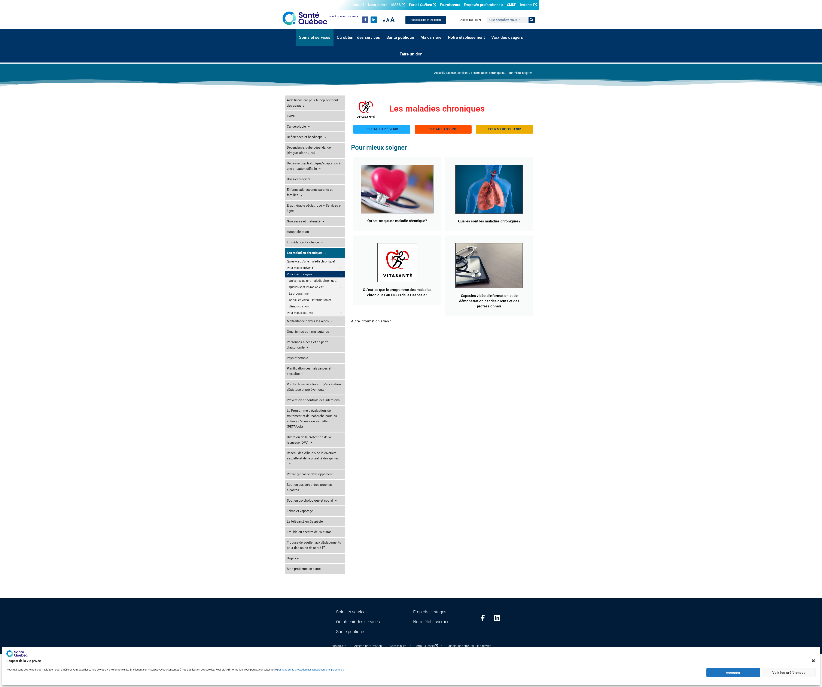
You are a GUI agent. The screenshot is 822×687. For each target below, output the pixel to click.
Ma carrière (430, 37)
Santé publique (400, 37)
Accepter (733, 673)
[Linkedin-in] (374, 19)
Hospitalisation (298, 232)
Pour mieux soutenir (300, 312)
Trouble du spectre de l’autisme (309, 532)
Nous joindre (377, 5)
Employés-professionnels (483, 5)
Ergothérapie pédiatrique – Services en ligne (314, 208)
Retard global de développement (310, 474)
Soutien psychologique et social (310, 500)
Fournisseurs (450, 5)
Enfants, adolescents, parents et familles (310, 192)
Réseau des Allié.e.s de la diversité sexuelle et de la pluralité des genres (313, 455)
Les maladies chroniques (487, 73)
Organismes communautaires (308, 332)
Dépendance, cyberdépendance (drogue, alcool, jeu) (309, 150)
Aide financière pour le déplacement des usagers (312, 102)
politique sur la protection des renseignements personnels (310, 669)
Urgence (293, 558)
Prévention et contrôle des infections (313, 400)
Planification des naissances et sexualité (309, 371)
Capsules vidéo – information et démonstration (310, 303)
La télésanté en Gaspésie (305, 521)
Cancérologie (296, 126)
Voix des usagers (507, 37)
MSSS (396, 5)
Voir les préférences (789, 673)
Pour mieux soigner (299, 274)
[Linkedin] (497, 618)
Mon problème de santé (304, 569)
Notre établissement (466, 37)
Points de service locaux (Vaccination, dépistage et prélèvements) (314, 387)
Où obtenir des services (358, 37)
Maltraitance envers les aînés (308, 321)
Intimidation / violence (303, 242)
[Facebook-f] (365, 19)
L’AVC (291, 116)
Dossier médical (298, 179)
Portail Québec (420, 5)
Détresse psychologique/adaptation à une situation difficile (314, 166)
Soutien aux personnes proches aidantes (309, 487)
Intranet (526, 5)
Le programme (298, 293)
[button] (813, 661)
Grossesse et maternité (303, 221)
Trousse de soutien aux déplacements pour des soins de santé (314, 545)
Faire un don (411, 54)
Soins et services (314, 37)
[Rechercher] (532, 20)
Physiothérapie (297, 358)
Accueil (358, 5)
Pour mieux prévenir (300, 268)
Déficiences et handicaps (305, 137)
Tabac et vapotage (300, 511)
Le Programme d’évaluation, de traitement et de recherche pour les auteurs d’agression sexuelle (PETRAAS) (312, 419)
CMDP (511, 5)
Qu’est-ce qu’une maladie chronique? (311, 261)
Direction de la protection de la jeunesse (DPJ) (309, 439)
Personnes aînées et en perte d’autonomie (307, 344)
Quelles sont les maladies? (306, 287)
